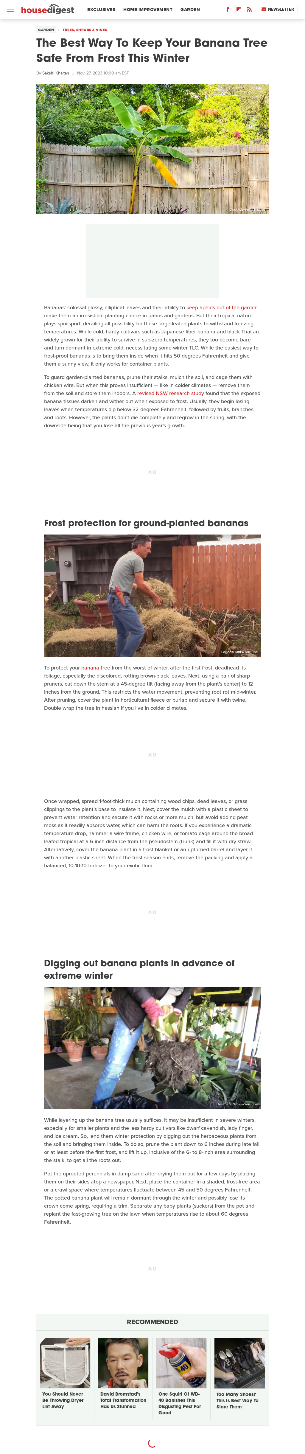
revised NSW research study (170, 393)
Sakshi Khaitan (55, 73)
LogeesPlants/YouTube (239, 652)
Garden (190, 9)
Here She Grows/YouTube (237, 1104)
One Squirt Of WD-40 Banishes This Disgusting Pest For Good (179, 1404)
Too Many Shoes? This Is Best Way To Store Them (238, 1401)
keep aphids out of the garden (222, 307)
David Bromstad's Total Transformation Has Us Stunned (123, 1400)
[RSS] (249, 10)
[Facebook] (227, 10)
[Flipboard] (238, 10)
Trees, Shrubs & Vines (85, 29)
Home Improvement (147, 9)
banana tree (95, 668)
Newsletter (281, 9)
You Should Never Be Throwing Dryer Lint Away (62, 1400)
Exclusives (101, 9)
